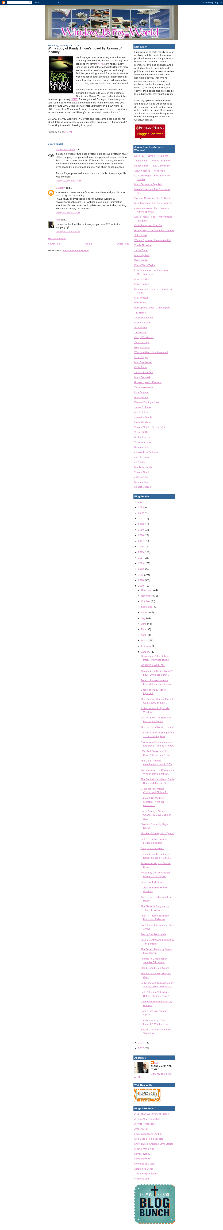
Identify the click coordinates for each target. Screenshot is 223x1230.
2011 (141, 574)
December (147, 590)
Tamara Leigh (141, 342)
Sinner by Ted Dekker (152, 882)
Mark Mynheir (141, 255)
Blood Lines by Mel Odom (155, 967)
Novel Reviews (142, 1158)
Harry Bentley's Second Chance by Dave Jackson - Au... (157, 815)
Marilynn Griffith (143, 467)
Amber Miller (141, 1128)
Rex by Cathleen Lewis (153, 934)
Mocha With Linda (144, 1148)
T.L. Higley (140, 312)
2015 (141, 552)
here (100, 63)
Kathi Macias (141, 260)
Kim (58, 219)
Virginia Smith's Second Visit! (150, 427)
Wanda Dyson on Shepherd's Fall (152, 240)
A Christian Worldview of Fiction (151, 1113)
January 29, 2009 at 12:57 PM (68, 181)
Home (88, 243)
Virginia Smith (141, 472)
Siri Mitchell (140, 235)
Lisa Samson (141, 392)
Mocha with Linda (65, 149)
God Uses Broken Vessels (148, 1138)
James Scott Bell (143, 372)
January (146, 651)
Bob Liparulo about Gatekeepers (152, 307)
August (145, 612)
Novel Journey (142, 1153)
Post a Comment (57, 238)
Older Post (123, 243)
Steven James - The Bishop (149, 170)
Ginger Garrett (142, 347)
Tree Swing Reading (145, 1173)
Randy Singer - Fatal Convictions (152, 165)
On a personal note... (152, 848)
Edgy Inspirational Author (148, 1133)
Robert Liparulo (142, 486)
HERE (74, 99)
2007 (141, 1048)
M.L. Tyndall (141, 297)
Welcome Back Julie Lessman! (151, 352)
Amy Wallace (141, 397)
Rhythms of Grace (144, 1163)
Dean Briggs (141, 357)
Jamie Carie (141, 250)
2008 (141, 1042)
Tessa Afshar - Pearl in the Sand (152, 160)
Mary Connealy (142, 377)
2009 (141, 585)
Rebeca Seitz (141, 447)
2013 (141, 563)
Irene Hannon (141, 284)
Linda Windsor (142, 422)
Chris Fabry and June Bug (148, 225)
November (147, 595)
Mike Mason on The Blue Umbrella (153, 203)
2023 (141, 507)
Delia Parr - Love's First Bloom (151, 155)
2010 (141, 580)
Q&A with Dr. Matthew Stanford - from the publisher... (152, 801)
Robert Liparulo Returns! (148, 382)
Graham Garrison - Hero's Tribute (152, 198)
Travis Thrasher (143, 245)
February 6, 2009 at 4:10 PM (68, 232)
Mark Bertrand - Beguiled (148, 184)
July (143, 618)
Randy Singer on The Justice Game (154, 230)
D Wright (60, 187)
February (146, 646)
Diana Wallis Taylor (144, 265)
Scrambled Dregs (143, 1168)
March (145, 640)
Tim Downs (140, 332)
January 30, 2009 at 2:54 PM (68, 213)
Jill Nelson (139, 462)
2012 (141, 568)
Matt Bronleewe (143, 362)
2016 (141, 546)
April (144, 634)
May (144, 629)
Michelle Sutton (142, 322)
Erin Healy (140, 302)
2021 (141, 518)
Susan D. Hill (141, 432)
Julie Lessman (142, 457)
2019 (141, 529)
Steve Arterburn (143, 442)
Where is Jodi (141, 1178)
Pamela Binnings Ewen (147, 402)
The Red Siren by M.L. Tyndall (157, 727)
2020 (141, 524)
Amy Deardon (141, 279)
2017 (141, 541)
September (147, 606)
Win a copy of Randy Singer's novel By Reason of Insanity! (85, 50)
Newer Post (54, 243)
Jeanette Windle (143, 417)
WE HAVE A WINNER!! (153, 665)
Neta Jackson (141, 482)
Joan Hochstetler (143, 317)
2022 (141, 513)
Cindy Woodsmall (143, 337)
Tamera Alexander (144, 387)
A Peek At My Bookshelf (147, 1118)
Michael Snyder (142, 437)
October (146, 601)
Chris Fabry (140, 367)
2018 (141, 535)
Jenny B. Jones (142, 407)
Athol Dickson (141, 412)
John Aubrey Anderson (146, 452)
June (144, 623)
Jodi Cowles (141, 476)
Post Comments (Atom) (76, 250)
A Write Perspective (145, 1123)
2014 (141, 557)
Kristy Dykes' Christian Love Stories (153, 1143)
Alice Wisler (140, 327)
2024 (141, 501)
